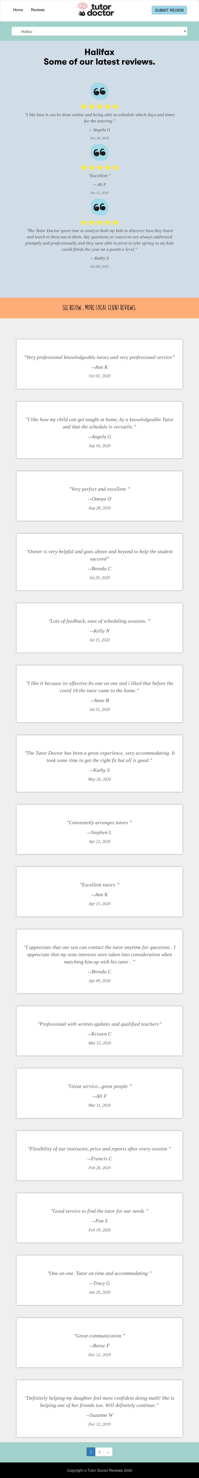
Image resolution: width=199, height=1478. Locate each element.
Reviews (38, 9)
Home (18, 9)
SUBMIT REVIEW (169, 10)
